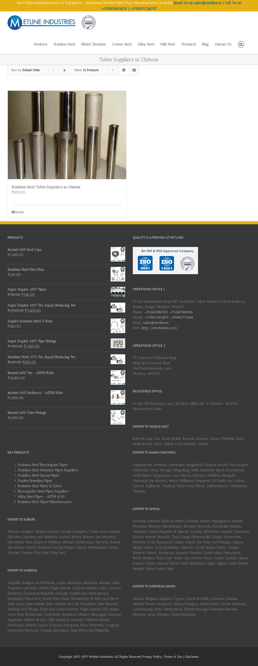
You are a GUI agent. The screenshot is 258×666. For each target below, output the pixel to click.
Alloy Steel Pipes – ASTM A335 (41, 496)
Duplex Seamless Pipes (35, 481)
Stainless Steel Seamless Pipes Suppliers (48, 470)
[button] (241, 44)
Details (19, 212)
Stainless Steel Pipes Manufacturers (45, 502)
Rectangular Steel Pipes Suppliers (43, 491)
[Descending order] (64, 70)
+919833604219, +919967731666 (169, 317)
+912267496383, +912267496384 (168, 312)
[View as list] (134, 70)
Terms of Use (174, 656)
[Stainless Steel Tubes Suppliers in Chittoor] (67, 135)
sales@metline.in (156, 323)
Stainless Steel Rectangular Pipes (43, 465)
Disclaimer (192, 656)
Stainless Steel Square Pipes (38, 475)
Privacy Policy (153, 656)
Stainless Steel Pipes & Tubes (40, 486)
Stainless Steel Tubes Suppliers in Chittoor (46, 187)
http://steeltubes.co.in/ (160, 328)
